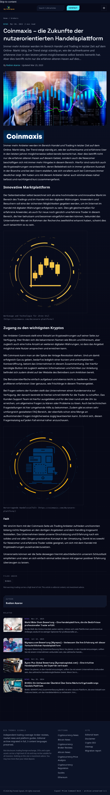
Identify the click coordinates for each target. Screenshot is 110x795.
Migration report (93, 750)
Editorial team (92, 734)
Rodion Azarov (13, 65)
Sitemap (89, 746)
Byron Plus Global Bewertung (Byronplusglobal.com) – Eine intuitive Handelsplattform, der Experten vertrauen (59, 664)
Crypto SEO (90, 742)
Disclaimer (90, 738)
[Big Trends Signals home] (9, 8)
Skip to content (8, 1)
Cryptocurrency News (68, 735)
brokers (14, 18)
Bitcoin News (64, 739)
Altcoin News (64, 752)
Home (5, 18)
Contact (73, 8)
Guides (61, 772)
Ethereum (62, 777)
